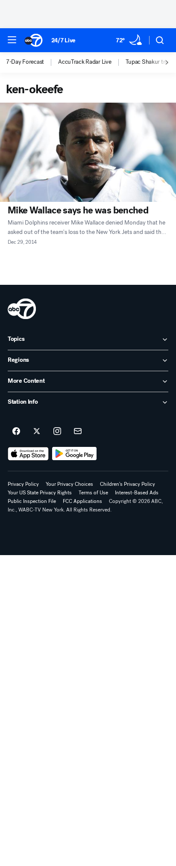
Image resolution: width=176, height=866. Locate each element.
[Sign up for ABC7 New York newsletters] (77, 431)
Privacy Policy (23, 484)
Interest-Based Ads (136, 492)
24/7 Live (63, 40)
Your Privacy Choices (69, 484)
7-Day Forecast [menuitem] (25, 62)
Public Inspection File (32, 501)
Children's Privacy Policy (127, 484)
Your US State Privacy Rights (40, 492)
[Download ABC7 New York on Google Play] (74, 454)
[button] (12, 39)
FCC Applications (82, 501)
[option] (32, 62)
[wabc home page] (22, 309)
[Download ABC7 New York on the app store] (28, 454)
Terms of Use (93, 492)
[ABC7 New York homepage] (33, 40)
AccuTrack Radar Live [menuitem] (84, 62)
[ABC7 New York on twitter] (36, 431)
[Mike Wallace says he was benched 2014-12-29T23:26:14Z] (88, 152)
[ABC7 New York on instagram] (57, 431)
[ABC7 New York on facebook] (16, 431)
